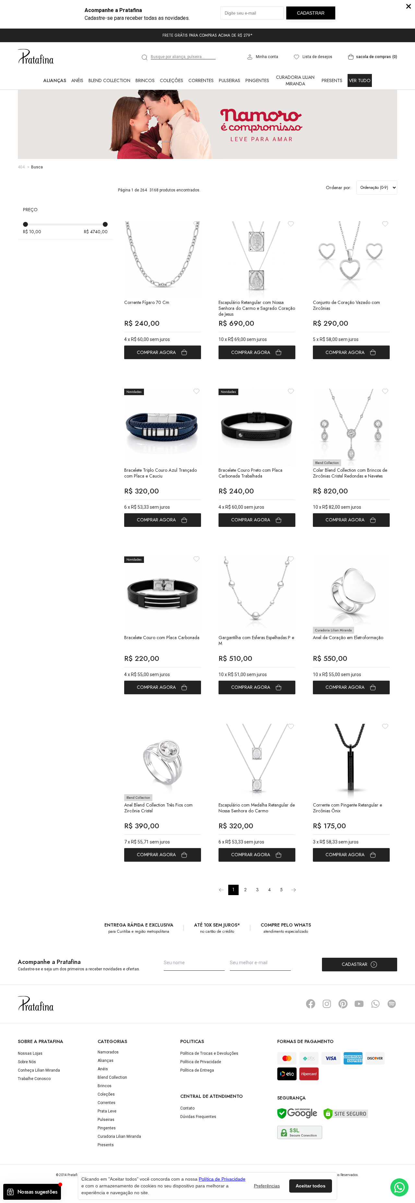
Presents (332, 80)
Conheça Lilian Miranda (39, 1070)
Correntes (201, 80)
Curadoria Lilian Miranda (295, 80)
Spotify (391, 1003)
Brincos (145, 80)
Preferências (267, 1185)
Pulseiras (229, 80)
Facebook (310, 1003)
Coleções (171, 80)
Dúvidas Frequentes (198, 1116)
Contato (187, 1108)
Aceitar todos (311, 1185)
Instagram (326, 1003)
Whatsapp (375, 1003)
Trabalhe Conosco (34, 1078)
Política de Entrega (197, 1070)
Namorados (108, 1052)
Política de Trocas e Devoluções (209, 1053)
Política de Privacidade (200, 1062)
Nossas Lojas (30, 1053)
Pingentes (257, 80)
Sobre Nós (27, 1062)
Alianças (54, 80)
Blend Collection (109, 80)
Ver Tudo (360, 80)
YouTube (359, 1003)
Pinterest (343, 1003)
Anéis (77, 80)
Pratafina (35, 56)
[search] (145, 57)
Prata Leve (107, 1111)
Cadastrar (354, 964)
